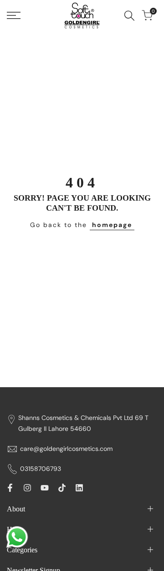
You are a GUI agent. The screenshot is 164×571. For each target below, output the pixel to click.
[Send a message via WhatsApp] (17, 537)
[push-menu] (13, 15)
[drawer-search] (129, 15)
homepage (112, 225)
